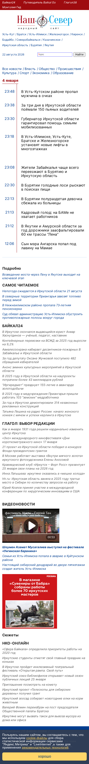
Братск (21, 34)
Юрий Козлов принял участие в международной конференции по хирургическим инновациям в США (41, 489)
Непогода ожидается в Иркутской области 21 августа (42, 291)
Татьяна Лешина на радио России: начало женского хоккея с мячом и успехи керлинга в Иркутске (40, 413)
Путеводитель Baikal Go (40, 2)
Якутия (49, 45)
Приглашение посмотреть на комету (29, 684)
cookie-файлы (36, 738)
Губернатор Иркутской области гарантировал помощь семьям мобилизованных (50, 123)
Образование (63, 73)
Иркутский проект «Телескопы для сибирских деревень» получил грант (36, 691)
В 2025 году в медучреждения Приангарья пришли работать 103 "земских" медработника (40, 395)
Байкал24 (8, 2)
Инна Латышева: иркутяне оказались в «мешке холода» (43, 473)
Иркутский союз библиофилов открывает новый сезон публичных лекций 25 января (42, 677)
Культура (9, 73)
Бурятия (36, 45)
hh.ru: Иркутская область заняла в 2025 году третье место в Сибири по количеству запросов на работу (41, 480)
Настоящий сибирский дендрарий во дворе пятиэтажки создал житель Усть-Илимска (43, 566)
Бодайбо (8, 39)
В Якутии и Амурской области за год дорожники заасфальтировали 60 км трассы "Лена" (52, 230)
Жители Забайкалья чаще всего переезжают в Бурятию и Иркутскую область (50, 171)
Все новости (11, 69)
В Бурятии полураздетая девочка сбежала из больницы (51, 201)
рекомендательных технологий (45, 747)
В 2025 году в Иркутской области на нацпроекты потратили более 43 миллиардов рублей (38, 377)
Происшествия (69, 69)
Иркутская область (15, 45)
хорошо (44, 756)
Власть (30, 69)
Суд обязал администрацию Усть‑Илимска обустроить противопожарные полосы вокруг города (42, 315)
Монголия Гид (11, 7)
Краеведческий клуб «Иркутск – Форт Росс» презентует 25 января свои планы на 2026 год (43, 466)
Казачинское (51, 39)
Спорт (24, 73)
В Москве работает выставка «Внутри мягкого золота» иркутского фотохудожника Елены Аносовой (42, 457)
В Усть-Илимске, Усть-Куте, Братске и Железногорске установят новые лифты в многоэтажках (46, 142)
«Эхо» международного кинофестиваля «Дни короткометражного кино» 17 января (36, 439)
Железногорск (59, 34)
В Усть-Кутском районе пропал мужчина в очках (49, 93)
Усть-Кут (8, 34)
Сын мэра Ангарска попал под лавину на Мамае (48, 245)
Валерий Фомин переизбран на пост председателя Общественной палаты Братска (40, 709)
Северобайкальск (28, 39)
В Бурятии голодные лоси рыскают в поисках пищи (53, 187)
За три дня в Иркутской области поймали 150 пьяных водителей (51, 107)
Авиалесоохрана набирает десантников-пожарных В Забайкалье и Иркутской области (41, 351)
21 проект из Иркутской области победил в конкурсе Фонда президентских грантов (41, 448)
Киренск (77, 34)
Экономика (41, 73)
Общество (47, 69)
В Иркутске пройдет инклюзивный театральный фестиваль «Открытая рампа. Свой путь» (38, 668)
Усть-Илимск (38, 34)
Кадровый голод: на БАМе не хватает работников (47, 214)
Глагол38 (70, 2)
